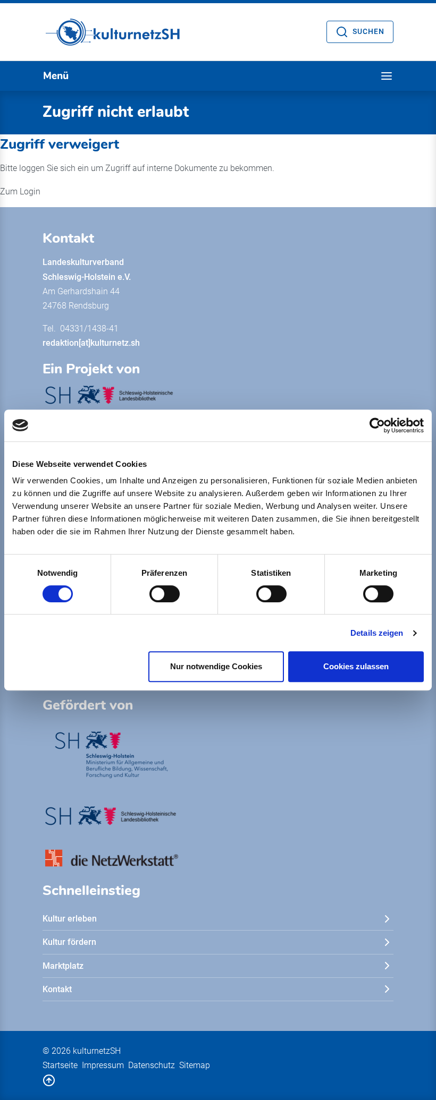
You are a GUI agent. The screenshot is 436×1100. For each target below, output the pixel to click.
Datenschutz (151, 1065)
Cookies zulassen (356, 666)
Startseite (60, 1065)
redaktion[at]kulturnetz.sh (91, 343)
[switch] (164, 593)
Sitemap (194, 1065)
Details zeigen (376, 632)
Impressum (103, 1065)
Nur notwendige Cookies (216, 666)
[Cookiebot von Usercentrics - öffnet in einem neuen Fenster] (377, 425)
